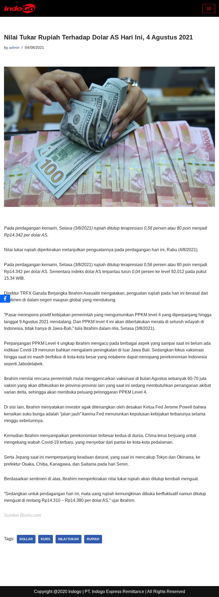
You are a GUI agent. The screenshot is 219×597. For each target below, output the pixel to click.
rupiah (93, 539)
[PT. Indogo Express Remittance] (20, 8)
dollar (26, 539)
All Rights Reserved (166, 591)
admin (14, 47)
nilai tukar (68, 539)
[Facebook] (5, 299)
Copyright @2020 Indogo (57, 591)
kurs (45, 539)
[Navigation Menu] (208, 8)
